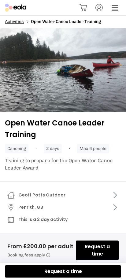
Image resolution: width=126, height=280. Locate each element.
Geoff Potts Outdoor (41, 195)
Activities (14, 21)
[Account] (99, 8)
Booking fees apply (26, 255)
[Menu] (115, 8)
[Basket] (83, 8)
